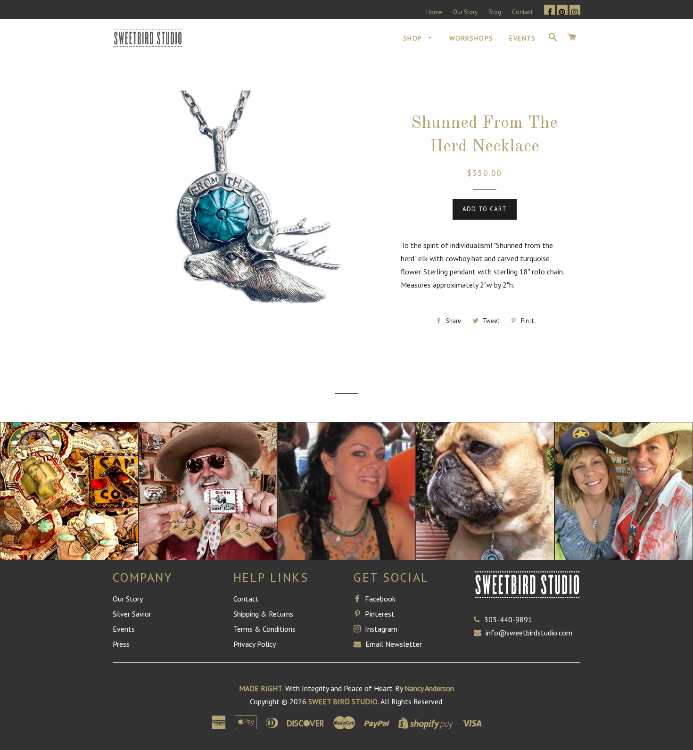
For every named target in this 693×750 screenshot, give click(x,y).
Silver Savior (132, 613)
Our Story (465, 12)
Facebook (379, 598)
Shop (413, 38)
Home (434, 12)
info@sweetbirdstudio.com (529, 632)
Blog (494, 12)
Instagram (380, 629)
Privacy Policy (254, 644)
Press (121, 644)
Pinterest (379, 613)
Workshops (471, 38)
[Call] (479, 619)
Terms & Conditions (264, 629)
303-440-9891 (508, 619)
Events (522, 38)
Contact (522, 12)
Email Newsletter (392, 644)
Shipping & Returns (263, 613)
